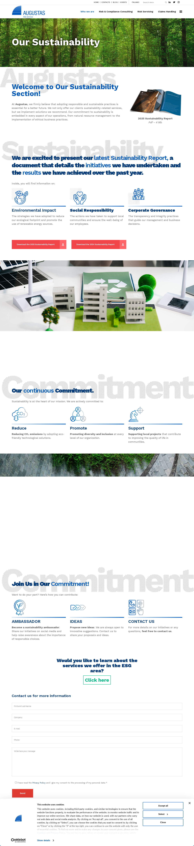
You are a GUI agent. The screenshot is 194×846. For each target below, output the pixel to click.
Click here (97, 680)
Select (161, 814)
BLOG (115, 2)
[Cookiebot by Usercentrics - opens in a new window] (18, 840)
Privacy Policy (38, 783)
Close (163, 822)
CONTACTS (105, 2)
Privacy (55, 833)
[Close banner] (190, 803)
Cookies (41, 833)
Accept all (163, 805)
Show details (43, 840)
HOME (96, 2)
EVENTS (123, 2)
